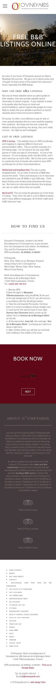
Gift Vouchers (15, 592)
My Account (14, 602)
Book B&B (13, 630)
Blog (11, 633)
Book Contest (15, 570)
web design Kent (38, 682)
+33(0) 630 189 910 (17, 283)
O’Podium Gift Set (17, 605)
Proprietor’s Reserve (19, 611)
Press (11, 636)
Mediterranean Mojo (18, 598)
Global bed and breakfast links (16, 169)
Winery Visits (15, 643)
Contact (13, 579)
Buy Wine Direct (16, 576)
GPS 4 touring (8, 141)
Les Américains (16, 595)
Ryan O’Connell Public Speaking (23, 614)
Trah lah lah (15, 624)
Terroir (12, 640)
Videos (12, 627)
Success (12, 621)
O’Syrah (13, 608)
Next (28, 391)
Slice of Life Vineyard (19, 617)
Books (12, 573)
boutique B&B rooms (25, 473)
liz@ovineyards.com (31, 676)
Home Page (13, 646)
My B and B (7, 192)
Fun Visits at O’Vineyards (20, 589)
